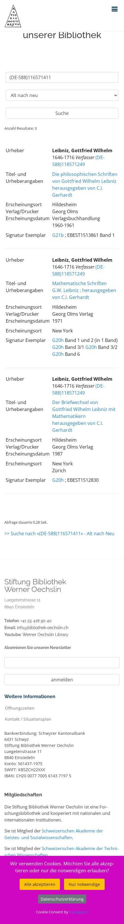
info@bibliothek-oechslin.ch (42, 627)
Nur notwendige (84, 884)
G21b (58, 235)
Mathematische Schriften (79, 283)
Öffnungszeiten (20, 707)
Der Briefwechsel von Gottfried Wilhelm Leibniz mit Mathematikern (84, 409)
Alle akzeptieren (39, 884)
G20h (58, 340)
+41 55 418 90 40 (36, 620)
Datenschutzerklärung (62, 899)
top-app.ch (78, 911)
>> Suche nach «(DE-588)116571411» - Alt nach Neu (59, 533)
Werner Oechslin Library (45, 634)
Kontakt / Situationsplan (28, 718)
